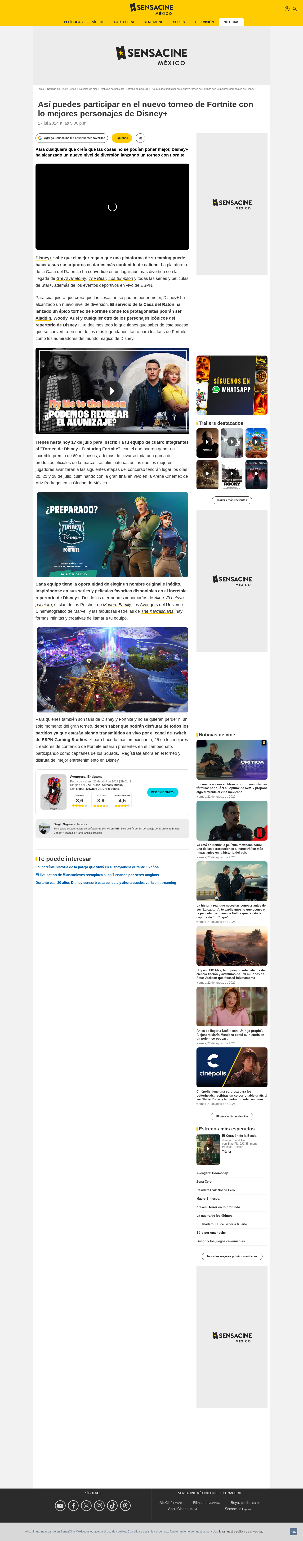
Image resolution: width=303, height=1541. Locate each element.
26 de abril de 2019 (106, 781)
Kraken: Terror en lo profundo (218, 1207)
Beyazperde (240, 1503)
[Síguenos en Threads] (126, 1505)
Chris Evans (110, 788)
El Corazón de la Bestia (239, 1135)
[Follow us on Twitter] (87, 1505)
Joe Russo (93, 785)
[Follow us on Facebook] (74, 1505)
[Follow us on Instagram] (100, 1505)
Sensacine (233, 1509)
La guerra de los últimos (214, 1215)
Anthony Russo (112, 785)
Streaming (154, 22)
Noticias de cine (88, 88)
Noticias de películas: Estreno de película (124, 88)
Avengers (149, 604)
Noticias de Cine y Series (61, 88)
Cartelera (124, 22)
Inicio (41, 88)
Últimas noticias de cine (232, 1116)
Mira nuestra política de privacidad (241, 1531)
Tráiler (226, 1151)
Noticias (231, 22)
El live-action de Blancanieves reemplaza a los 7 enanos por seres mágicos (97, 875)
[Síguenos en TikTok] (113, 1505)
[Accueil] (151, 9)
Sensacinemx (122, 795)
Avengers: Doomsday (212, 1173)
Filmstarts (201, 1503)
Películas (73, 22)
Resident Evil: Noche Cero (215, 1190)
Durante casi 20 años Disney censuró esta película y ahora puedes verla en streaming (106, 883)
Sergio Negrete (63, 824)
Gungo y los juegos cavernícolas (220, 1241)
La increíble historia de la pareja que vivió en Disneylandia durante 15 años (97, 867)
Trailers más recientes (232, 500)
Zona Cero (204, 1181)
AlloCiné (166, 1503)
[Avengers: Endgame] (53, 792)
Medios (80, 795)
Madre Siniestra (207, 1198)
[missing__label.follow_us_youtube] (61, 1505)
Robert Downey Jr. (88, 788)
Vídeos (98, 22)
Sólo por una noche (211, 1232)
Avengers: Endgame (86, 776)
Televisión (204, 22)
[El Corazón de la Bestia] (208, 1149)
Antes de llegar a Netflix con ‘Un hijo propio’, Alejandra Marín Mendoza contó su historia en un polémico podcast (230, 1034)
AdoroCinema (178, 1509)
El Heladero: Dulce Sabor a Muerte (221, 1224)
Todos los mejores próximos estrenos (232, 1256)
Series (179, 22)
